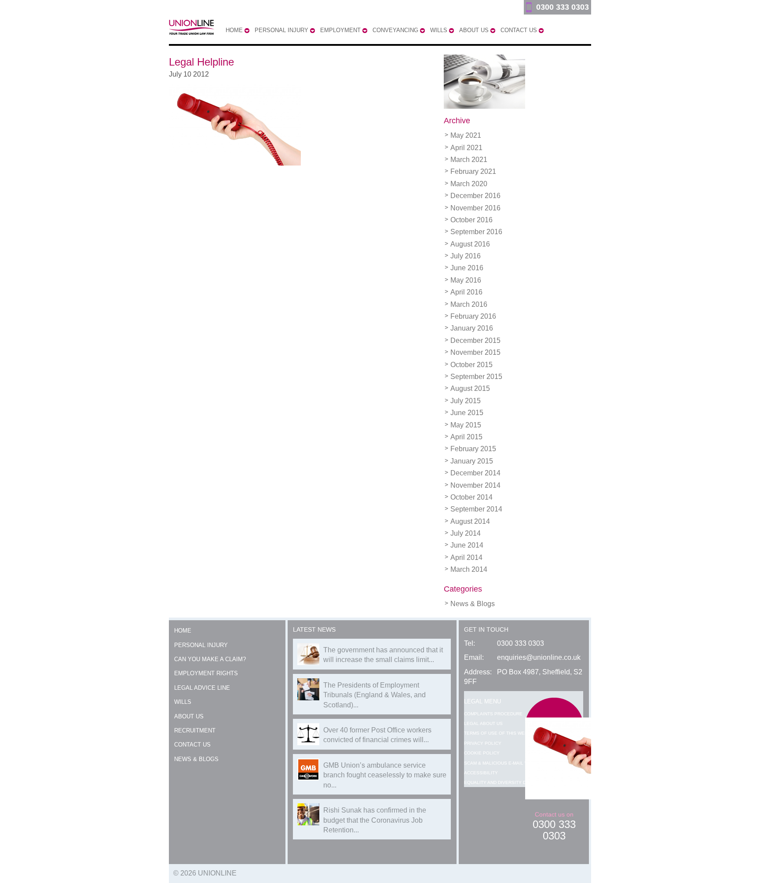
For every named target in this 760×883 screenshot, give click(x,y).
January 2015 (471, 461)
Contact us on (554, 825)
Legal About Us (483, 723)
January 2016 (471, 328)
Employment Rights (206, 673)
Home (182, 630)
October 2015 (471, 364)
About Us (189, 716)
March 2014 (468, 569)
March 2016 (468, 304)
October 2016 (471, 220)
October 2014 (471, 497)
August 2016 (470, 244)
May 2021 (465, 135)
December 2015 (475, 340)
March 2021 (468, 159)
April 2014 (466, 557)
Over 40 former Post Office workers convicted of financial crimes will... (377, 734)
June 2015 (466, 412)
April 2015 (466, 437)
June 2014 (466, 545)
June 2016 (466, 268)
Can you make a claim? (210, 659)
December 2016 (475, 195)
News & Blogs (472, 603)
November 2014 (475, 485)
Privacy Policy (482, 743)
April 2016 (466, 292)
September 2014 (476, 509)
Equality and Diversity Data (499, 782)
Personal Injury (201, 645)
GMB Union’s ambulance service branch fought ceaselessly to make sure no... (384, 775)
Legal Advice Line (202, 687)
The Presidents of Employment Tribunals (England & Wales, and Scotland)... (374, 695)
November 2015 (475, 352)
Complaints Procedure (493, 713)
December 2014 (475, 473)
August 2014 (470, 521)
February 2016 (473, 316)
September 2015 (476, 376)
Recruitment (195, 730)
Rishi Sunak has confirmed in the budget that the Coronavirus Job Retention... (374, 820)
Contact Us (192, 744)
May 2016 (465, 280)
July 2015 (465, 401)
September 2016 (476, 231)
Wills (182, 702)
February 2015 (473, 449)
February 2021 (473, 171)
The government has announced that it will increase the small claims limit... (383, 654)
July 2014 (465, 533)
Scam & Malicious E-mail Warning (505, 763)
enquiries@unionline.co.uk (539, 657)
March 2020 (468, 184)
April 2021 (466, 147)
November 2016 (475, 208)
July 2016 (465, 256)
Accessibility (481, 772)
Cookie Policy (482, 753)
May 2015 (465, 425)
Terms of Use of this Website (501, 733)
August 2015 (470, 388)
